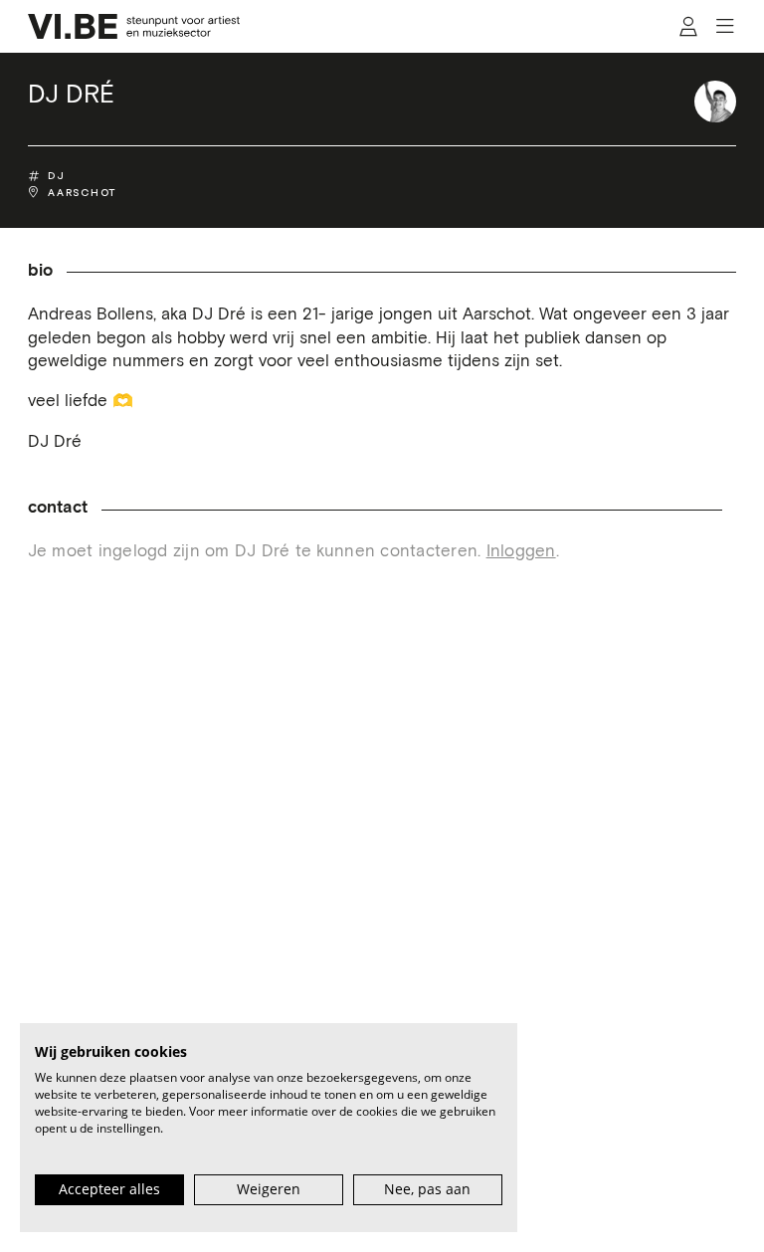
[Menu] (725, 26)
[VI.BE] (134, 26)
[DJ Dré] (715, 101)
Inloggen (521, 551)
